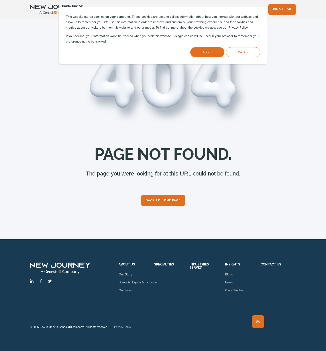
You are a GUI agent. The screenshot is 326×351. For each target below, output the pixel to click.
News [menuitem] (229, 282)
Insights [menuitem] (232, 264)
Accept (207, 52)
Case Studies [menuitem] (234, 290)
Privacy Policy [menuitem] (122, 327)
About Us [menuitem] (127, 264)
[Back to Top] (258, 321)
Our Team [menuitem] (126, 290)
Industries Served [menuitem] (199, 266)
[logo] (60, 268)
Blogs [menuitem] (229, 274)
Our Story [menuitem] (125, 274)
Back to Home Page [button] (163, 200)
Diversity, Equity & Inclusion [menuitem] (138, 282)
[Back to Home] (56, 9)
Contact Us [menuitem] (271, 264)
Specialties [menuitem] (164, 264)
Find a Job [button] (282, 9)
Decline (243, 52)
